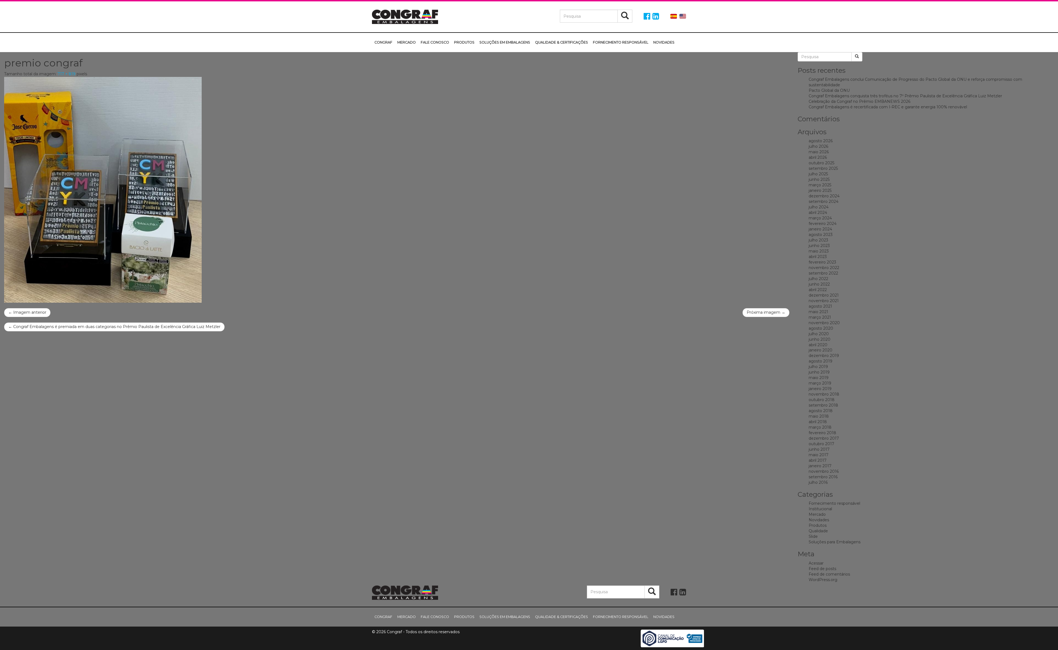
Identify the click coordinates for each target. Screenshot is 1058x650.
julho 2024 (818, 207)
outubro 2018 (822, 399)
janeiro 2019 (820, 388)
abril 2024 (818, 212)
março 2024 (820, 218)
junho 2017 (819, 449)
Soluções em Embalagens (504, 42)
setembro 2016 (823, 476)
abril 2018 (818, 421)
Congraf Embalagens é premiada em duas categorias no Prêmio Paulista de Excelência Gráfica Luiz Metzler (114, 326)
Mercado (406, 42)
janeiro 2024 (820, 229)
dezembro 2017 (824, 438)
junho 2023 (819, 245)
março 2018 (820, 427)
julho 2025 (818, 173)
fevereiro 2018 (822, 432)
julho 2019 (818, 366)
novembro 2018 (824, 394)
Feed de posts (822, 568)
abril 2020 (818, 344)
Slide (813, 536)
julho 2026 (818, 146)
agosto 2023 (821, 234)
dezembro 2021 (824, 295)
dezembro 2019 (824, 355)
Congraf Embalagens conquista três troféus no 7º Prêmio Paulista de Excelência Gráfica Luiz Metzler (905, 95)
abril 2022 (818, 289)
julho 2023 (818, 240)
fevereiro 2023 (822, 262)
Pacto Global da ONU (829, 90)
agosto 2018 (821, 410)
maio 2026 (819, 151)
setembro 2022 (823, 273)
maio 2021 (818, 311)
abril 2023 (818, 256)
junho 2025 (819, 179)
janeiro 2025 (820, 190)
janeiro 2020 (820, 350)
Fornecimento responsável (620, 42)
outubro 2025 (821, 162)
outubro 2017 (821, 443)
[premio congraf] (396, 190)
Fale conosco (435, 42)
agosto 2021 (820, 306)
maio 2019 (818, 377)
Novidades (663, 42)
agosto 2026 (821, 140)
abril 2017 (818, 460)
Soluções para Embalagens (834, 541)
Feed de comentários (829, 574)
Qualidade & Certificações (561, 42)
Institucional (820, 508)
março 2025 (820, 184)
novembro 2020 (824, 322)
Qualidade (818, 530)
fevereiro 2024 (822, 223)
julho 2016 (818, 482)
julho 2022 (818, 278)
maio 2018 (819, 416)
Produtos (464, 42)
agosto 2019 (820, 361)
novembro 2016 (824, 471)
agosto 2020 (821, 328)
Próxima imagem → (766, 312)
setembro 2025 (823, 168)
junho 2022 (819, 284)
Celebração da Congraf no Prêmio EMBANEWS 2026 (859, 101)
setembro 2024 (823, 201)
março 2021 (820, 317)
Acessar (816, 563)
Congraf (383, 42)
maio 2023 (819, 251)
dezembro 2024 (824, 196)
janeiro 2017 (820, 465)
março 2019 (820, 383)
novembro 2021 (824, 300)
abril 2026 (818, 157)
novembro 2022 (824, 267)
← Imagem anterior (27, 312)
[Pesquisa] (624, 16)
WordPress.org (823, 579)
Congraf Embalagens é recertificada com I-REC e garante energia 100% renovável (888, 106)
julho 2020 (819, 333)
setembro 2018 (823, 405)
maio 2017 (818, 454)
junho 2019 (819, 372)
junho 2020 (819, 339)
